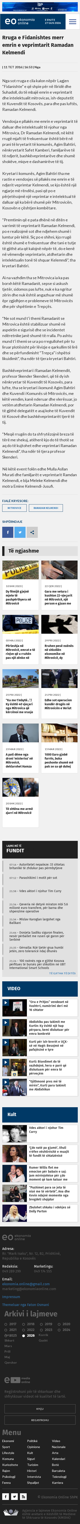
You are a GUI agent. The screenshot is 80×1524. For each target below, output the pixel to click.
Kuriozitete (10, 1464)
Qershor (10, 1362)
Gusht (43, 1340)
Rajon (6, 1470)
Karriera (57, 1482)
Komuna (8, 1458)
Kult (30, 1452)
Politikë (32, 1440)
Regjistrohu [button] (40, 1420)
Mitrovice (14, 508)
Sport (6, 1446)
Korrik (43, 1334)
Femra (6, 1482)
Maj (7, 1357)
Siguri (31, 1458)
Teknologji (59, 1476)
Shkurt (9, 1340)
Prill (7, 1351)
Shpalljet (33, 1482)
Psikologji (8, 1476)
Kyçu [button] (40, 1408)
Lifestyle (8, 1452)
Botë (55, 1464)
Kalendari (58, 1458)
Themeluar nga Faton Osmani (25, 1305)
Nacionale (59, 1446)
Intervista (34, 1476)
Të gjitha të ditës (62, 973)
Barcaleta (58, 1470)
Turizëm (32, 1464)
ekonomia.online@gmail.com (26, 1284)
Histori (31, 1470)
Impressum (11, 1297)
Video (56, 1440)
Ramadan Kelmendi (46, 508)
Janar (8, 1334)
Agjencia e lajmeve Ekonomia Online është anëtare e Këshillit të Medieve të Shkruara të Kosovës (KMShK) (49, 1514)
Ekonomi (8, 1440)
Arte (55, 1452)
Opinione (33, 1446)
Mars (8, 1346)
